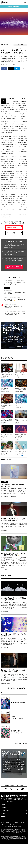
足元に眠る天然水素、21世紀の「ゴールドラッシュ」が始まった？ (15, 282)
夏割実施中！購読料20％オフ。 (14, 6)
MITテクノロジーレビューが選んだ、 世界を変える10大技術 (14, 754)
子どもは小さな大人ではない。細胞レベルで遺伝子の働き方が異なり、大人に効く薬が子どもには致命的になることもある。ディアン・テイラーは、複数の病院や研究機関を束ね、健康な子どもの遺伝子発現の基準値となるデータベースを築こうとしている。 (14, 677)
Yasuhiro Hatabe (5, 530)
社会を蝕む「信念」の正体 (17, 732)
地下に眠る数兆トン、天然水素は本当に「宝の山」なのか (15, 299)
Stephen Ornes (5, 611)
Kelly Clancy (4, 569)
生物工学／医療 (4, 44)
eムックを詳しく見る (20, 743)
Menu (25, 2)
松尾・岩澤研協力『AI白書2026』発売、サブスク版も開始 (15, 290)
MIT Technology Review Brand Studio (9, 496)
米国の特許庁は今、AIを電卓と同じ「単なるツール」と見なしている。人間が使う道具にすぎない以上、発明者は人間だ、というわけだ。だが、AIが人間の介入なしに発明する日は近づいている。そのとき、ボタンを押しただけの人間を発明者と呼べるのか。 (14, 641)
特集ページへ (20, 346)
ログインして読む (12, 233)
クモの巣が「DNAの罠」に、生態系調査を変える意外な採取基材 (13, 599)
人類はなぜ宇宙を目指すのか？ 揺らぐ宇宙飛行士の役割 (15, 306)
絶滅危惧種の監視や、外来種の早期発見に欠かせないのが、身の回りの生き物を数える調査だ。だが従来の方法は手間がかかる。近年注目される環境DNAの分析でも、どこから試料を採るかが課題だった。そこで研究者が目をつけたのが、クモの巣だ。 (14, 605)
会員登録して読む (12, 227)
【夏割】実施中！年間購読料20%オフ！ (13, 267)
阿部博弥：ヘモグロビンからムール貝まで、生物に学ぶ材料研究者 (13, 519)
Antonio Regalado (5, 647)
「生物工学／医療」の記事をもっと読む (15, 688)
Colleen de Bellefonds (6, 683)
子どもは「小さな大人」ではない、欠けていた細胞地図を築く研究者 (15, 313)
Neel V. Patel (4, 64)
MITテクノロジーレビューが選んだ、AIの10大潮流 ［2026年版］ (13, 329)
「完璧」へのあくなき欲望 (17, 717)
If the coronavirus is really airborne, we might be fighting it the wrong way (14, 48)
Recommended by (17, 455)
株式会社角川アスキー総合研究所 (16, 826)
